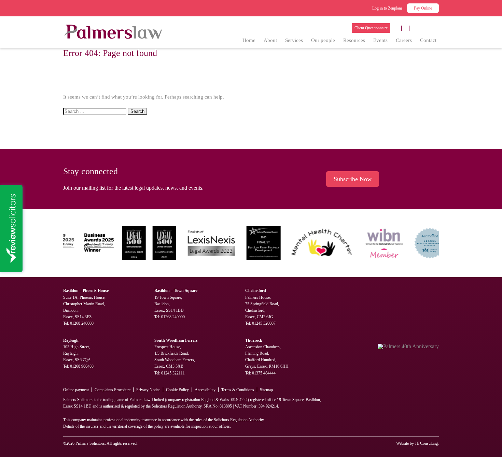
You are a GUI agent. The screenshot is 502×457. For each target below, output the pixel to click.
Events (380, 40)
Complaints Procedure (112, 389)
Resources (354, 40)
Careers (404, 40)
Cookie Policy (177, 389)
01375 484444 (264, 373)
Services (294, 40)
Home (248, 40)
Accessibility (205, 389)
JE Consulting (426, 443)
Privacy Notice (148, 389)
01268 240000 (82, 323)
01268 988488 (82, 366)
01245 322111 (173, 373)
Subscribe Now (353, 179)
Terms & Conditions (237, 389)
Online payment (76, 389)
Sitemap (266, 389)
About (270, 40)
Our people (323, 40)
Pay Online (423, 8)
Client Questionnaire (371, 28)
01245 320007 (264, 323)
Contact (428, 40)
